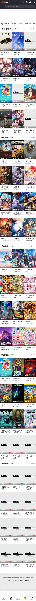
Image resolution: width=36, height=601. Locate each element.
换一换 (32, 29)
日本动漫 (21, 24)
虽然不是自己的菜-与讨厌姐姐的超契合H (30, 566)
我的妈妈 (4, 539)
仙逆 (2, 161)
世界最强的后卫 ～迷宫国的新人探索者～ (5, 323)
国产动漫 (13, 24)
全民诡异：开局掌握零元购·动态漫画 (17, 214)
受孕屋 (15, 539)
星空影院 (5, 577)
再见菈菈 (4, 270)
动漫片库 (5, 24)
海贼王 (3, 295)
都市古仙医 (29, 213)
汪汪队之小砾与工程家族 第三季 (30, 406)
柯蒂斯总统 (16, 378)
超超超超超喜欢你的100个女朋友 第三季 (30, 297)
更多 (17, 29)
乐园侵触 (4, 513)
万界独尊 (16, 239)
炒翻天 (28, 321)
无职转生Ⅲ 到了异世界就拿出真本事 (17, 271)
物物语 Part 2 (17, 104)
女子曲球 (16, 513)
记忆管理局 (16, 161)
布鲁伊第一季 (30, 52)
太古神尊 (16, 187)
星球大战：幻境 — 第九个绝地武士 (17, 406)
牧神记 (3, 239)
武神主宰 (28, 161)
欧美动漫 (28, 24)
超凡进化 (28, 78)
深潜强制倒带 (5, 78)
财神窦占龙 (4, 187)
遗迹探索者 (16, 565)
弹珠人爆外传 (30, 130)
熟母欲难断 (4, 565)
